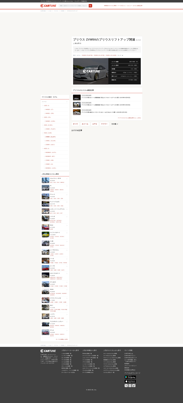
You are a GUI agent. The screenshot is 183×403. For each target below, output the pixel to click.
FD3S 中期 (64, 309)
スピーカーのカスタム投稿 (111, 368)
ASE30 (52, 189)
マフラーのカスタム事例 (110, 364)
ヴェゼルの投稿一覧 (88, 370)
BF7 (62, 213)
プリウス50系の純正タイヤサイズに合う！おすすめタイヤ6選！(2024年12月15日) (104, 112)
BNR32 (62, 182)
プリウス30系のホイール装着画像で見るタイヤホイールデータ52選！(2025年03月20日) (105, 105)
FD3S (51, 309)
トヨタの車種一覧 (66, 353)
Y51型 (56, 262)
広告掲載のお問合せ (129, 370)
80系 (55, 270)
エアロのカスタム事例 (110, 366)
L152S (56, 254)
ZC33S (52, 238)
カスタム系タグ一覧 (109, 372)
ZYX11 (52, 246)
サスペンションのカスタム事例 (112, 357)
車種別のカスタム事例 (110, 5)
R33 (55, 182)
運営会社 (126, 368)
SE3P (51, 229)
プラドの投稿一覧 (87, 362)
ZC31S (57, 236)
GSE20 (52, 191)
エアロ (94, 124)
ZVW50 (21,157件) (99, 55)
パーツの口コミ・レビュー (124, 5)
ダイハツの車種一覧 (67, 366)
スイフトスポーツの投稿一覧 (90, 355)
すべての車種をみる (88, 372)
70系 (51, 270)
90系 (59, 270)
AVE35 (61, 189)
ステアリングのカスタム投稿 (111, 370)
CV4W (61, 286)
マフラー (104, 124)
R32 (51, 182)
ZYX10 (57, 245)
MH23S (52, 325)
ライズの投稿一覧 (87, 359)
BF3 (51, 213)
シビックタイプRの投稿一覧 (90, 357)
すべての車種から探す (62, 339)
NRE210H (52, 277)
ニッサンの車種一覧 (67, 355)
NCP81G (59, 220)
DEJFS (52, 335)
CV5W (65, 286)
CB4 (62, 198)
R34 (58, 182)
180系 (64, 302)
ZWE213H (59, 278)
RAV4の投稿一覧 (87, 353)
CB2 (55, 198)
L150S (51, 254)
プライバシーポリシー (130, 365)
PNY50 (65, 262)
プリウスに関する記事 (86, 95)
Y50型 (51, 262)
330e (62, 205)
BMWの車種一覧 (66, 368)
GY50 (60, 262)
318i (55, 205)
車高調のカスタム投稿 (110, 359)
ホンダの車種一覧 (66, 357)
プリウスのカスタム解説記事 (83, 90)
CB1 (51, 198)
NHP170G (58, 222)
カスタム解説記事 (137, 5)
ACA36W (58, 293)
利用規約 (126, 363)
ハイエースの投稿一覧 (89, 364)
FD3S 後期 (53, 311)
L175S (51, 255)
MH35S (62, 325)
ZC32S (62, 236)
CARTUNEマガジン (130, 355)
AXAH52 (64, 293)
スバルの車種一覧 (66, 362)
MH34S (57, 325)
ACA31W (52, 293)
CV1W (51, 286)
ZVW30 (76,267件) (87, 55)
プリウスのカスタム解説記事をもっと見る (129, 118)
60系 (59, 318)
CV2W (56, 286)
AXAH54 (52, 295)
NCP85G (52, 222)
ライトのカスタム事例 (110, 362)
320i (58, 205)
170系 (60, 302)
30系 (55, 318)
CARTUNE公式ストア (130, 357)
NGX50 (52, 245)
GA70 (62, 270)
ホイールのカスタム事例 (110, 353)
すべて (121, 55)
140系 (51, 302)
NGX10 (62, 245)
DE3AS (52, 334)
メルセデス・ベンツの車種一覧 (70, 370)
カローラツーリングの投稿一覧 (91, 368)
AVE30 (56, 189)
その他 (114, 124)
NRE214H (59, 277)
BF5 (58, 213)
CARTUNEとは (128, 353)
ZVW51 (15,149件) (111, 55)
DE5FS (62, 334)
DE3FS (57, 334)
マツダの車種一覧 (66, 359)
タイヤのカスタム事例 (110, 355)
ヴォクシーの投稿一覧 (89, 366)
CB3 (58, 198)
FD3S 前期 (57, 309)
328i (51, 205)
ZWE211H (52, 278)
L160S (61, 254)
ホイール (85, 124)
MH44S (52, 327)
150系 (56, 302)
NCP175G (52, 220)
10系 (51, 318)
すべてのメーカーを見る (68, 372)
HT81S (52, 236)
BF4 (55, 213)
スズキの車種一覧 (66, 364)
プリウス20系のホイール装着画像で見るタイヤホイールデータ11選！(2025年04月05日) (105, 97)
